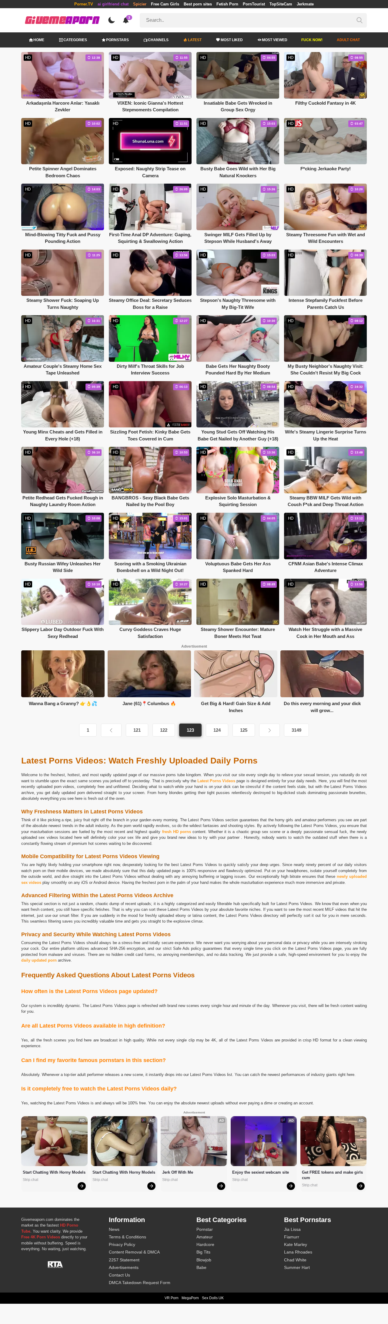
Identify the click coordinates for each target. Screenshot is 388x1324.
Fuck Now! (312, 40)
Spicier (139, 4)
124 (217, 730)
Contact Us (119, 1275)
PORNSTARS (117, 40)
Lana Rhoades (298, 1252)
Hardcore (205, 1244)
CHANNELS (158, 40)
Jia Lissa (292, 1229)
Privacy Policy (122, 1244)
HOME (38, 40)
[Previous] (111, 730)
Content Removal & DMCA (134, 1252)
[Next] (269, 730)
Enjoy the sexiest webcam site (260, 1172)
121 (137, 730)
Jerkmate (305, 4)
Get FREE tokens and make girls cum (333, 1175)
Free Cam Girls (165, 4)
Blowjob (203, 1259)
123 (190, 730)
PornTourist (254, 4)
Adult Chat (348, 40)
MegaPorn (190, 1298)
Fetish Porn (227, 4)
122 (163, 730)
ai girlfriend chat (113, 4)
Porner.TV (83, 4)
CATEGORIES (75, 40)
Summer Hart (297, 1267)
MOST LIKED (232, 40)
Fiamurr (291, 1236)
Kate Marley (295, 1244)
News (114, 1229)
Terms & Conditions (127, 1236)
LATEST (195, 40)
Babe (201, 1267)
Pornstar (204, 1229)
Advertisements (124, 1267)
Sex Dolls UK (213, 1298)
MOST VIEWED (274, 40)
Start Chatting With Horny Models (54, 1172)
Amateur (204, 1236)
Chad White (295, 1259)
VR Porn (172, 1298)
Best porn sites (198, 4)
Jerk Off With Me (177, 1172)
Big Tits (203, 1252)
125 (243, 730)
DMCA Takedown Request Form (139, 1282)
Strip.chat (30, 1180)
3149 (296, 730)
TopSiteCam (280, 4)
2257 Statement (124, 1259)
